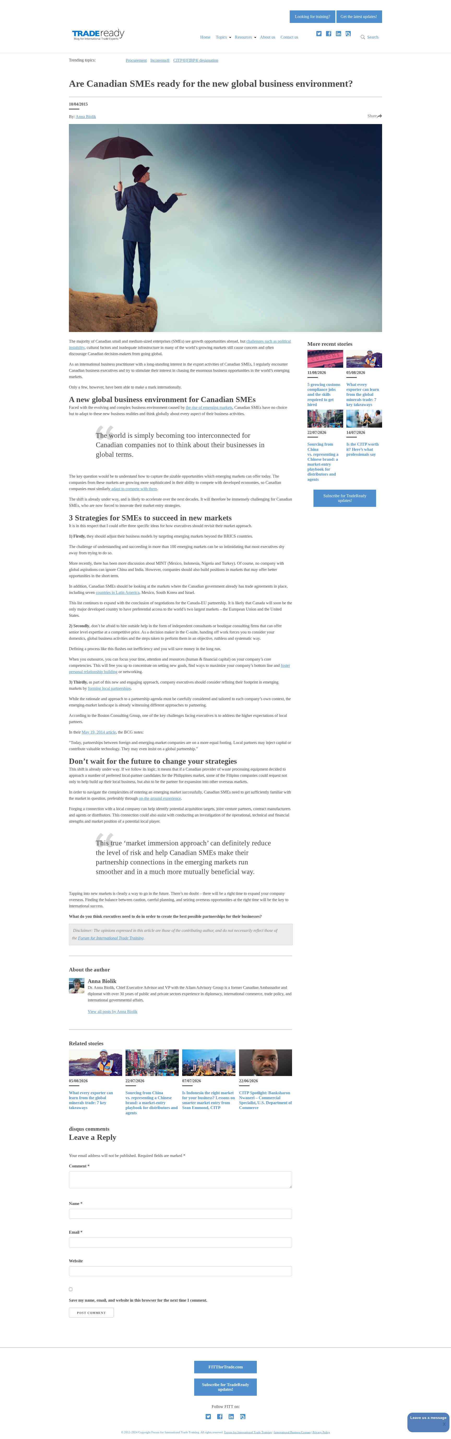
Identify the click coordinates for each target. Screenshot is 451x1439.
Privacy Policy (321, 1432)
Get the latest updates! (359, 16)
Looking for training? (312, 16)
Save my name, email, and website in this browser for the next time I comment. (138, 1300)
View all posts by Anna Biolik (112, 1011)
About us (267, 37)
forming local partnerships (109, 688)
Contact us (289, 37)
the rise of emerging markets (209, 407)
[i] (348, 33)
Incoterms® (160, 60)
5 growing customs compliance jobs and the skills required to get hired (323, 394)
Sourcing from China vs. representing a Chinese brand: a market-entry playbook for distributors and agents (152, 1103)
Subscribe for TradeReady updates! (344, 498)
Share (372, 116)
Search (372, 37)
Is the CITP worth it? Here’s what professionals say (362, 449)
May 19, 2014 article (99, 732)
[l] (338, 33)
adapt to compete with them (133, 489)
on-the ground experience (160, 798)
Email (75, 1232)
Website (76, 1261)
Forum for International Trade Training (111, 938)
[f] (328, 33)
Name (75, 1203)
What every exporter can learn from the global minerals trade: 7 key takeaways (362, 394)
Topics (221, 37)
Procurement (136, 60)
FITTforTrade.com (226, 1367)
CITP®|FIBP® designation (195, 60)
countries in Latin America (117, 592)
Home (205, 37)
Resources (243, 37)
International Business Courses (292, 1432)
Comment (79, 1166)
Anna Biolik (86, 116)
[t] (319, 33)
